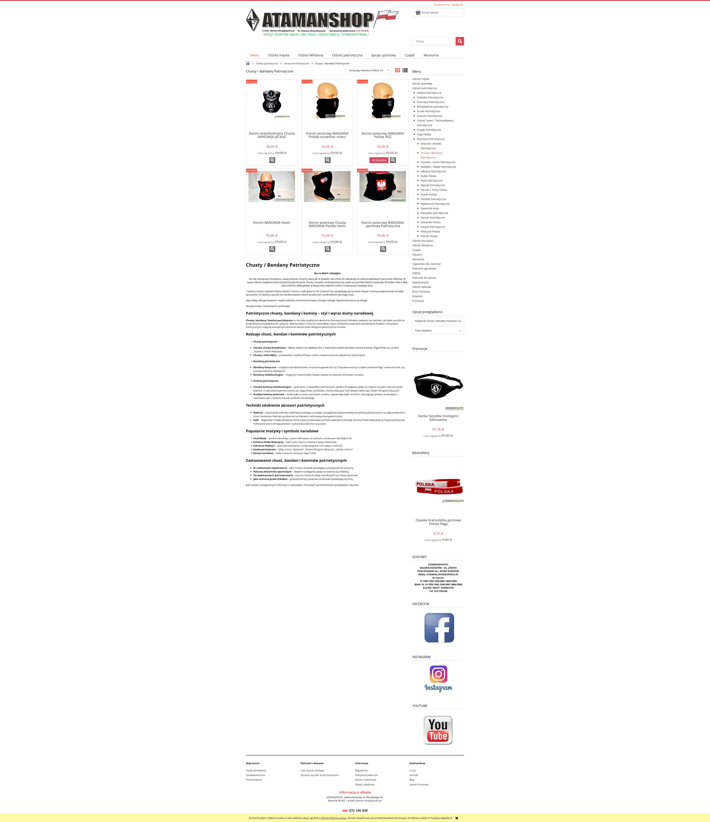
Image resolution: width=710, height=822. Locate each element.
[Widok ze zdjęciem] (397, 70)
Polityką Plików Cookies (333, 818)
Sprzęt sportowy (422, 83)
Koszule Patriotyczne (429, 116)
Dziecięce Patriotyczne (430, 102)
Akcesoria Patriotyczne (431, 139)
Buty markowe (421, 291)
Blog (412, 779)
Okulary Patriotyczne (433, 171)
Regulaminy (361, 770)
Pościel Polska (429, 236)
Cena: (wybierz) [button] (423, 330)
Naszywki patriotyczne (434, 213)
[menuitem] (254, 55)
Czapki (416, 250)
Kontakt (414, 775)
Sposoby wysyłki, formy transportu (319, 775)
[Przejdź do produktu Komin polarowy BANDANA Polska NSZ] (382, 105)
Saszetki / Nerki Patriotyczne (438, 162)
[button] (272, 160)
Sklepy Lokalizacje (365, 784)
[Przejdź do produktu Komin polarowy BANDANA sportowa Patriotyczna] (382, 194)
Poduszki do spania (424, 277)
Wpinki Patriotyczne (433, 185)
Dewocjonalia (420, 282)
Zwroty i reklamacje (365, 779)
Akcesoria (418, 259)
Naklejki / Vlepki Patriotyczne (438, 166)
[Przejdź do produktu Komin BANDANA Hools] (271, 194)
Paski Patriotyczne (432, 180)
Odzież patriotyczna (424, 88)
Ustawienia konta (255, 775)
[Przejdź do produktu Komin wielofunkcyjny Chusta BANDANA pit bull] (271, 105)
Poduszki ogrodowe (424, 268)
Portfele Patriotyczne (433, 199)
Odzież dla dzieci (422, 240)
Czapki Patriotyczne (429, 129)
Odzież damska (421, 287)
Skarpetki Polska (431, 222)
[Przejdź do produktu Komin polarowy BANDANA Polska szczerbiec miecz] (327, 105)
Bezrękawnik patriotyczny (432, 106)
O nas (413, 770)
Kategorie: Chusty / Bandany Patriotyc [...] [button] (437, 321)
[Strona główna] (322, 22)
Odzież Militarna (422, 245)
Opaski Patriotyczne (433, 217)
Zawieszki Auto (430, 208)
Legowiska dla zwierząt (426, 264)
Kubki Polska (428, 176)
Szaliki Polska (429, 194)
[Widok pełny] (405, 70)
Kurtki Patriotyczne (428, 111)
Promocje (418, 301)
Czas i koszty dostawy (312, 770)
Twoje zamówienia (256, 770)
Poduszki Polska (430, 231)
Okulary (417, 254)
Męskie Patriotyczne (429, 92)
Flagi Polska (424, 134)
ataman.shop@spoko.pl (368, 800)
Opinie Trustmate (419, 784)
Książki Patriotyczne (433, 227)
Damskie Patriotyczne (430, 97)
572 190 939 (358, 810)
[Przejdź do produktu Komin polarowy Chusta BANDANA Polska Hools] (327, 194)
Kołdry (416, 273)
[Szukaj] (460, 41)
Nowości (417, 296)
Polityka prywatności (366, 775)
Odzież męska (421, 79)
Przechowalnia (254, 779)
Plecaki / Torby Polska (434, 190)
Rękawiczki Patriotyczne (435, 203)
